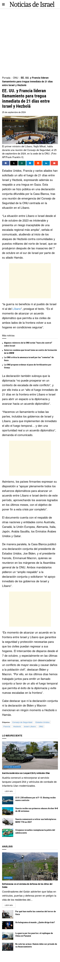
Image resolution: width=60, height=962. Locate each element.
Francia (6, 726)
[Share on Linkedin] (46, 163)
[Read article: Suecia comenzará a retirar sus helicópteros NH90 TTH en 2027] (7, 822)
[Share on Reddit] (38, 163)
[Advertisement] (30, 41)
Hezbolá (17, 726)
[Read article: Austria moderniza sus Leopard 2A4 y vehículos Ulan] (30, 755)
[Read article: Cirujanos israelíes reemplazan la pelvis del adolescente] (7, 833)
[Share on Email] (54, 163)
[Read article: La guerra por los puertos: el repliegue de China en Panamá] (7, 936)
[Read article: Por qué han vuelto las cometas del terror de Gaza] (7, 914)
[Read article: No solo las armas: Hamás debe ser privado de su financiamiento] (7, 947)
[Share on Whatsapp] (22, 163)
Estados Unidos (43, 722)
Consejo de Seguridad (22, 722)
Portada (6, 77)
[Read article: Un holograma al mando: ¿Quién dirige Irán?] (7, 925)
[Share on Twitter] (14, 163)
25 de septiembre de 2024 (14, 112)
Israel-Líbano (30, 726)
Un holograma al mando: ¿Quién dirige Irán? (35, 922)
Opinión (8, 878)
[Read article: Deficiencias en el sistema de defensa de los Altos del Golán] (30, 866)
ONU (15, 77)
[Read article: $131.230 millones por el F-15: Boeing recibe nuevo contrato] (7, 800)
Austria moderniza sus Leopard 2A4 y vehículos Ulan (26, 773)
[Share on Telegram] (30, 163)
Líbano (16, 309)
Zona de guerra (12, 767)
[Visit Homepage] (32, 4)
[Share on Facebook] (5, 163)
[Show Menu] (3, 4)
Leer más (10, 791)
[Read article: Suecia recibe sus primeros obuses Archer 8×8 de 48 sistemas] (7, 811)
